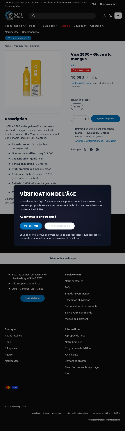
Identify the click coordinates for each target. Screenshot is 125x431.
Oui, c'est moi (31, 225)
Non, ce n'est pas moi (59, 225)
